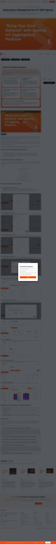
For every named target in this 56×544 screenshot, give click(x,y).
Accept (48, 542)
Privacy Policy (36, 542)
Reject (42, 542)
